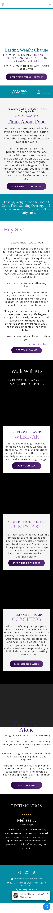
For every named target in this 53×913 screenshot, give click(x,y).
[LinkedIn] (26, 872)
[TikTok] (34, 872)
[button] (49, 4)
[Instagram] (19, 872)
